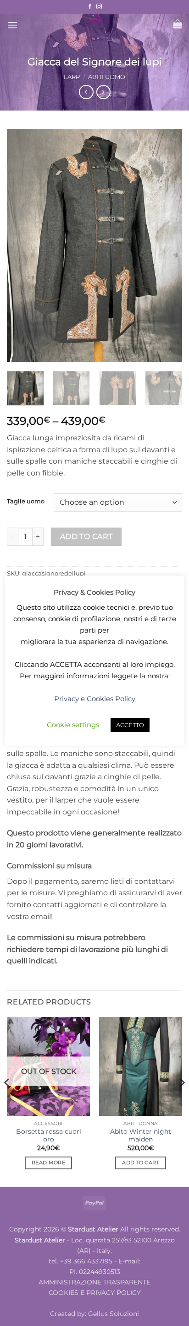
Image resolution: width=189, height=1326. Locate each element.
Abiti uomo (106, 77)
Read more (48, 1162)
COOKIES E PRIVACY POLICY (95, 1293)
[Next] (167, 245)
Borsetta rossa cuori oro (48, 1135)
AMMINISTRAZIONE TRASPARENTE (94, 1282)
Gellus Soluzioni (113, 1314)
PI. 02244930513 (94, 1272)
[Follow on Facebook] (90, 7)
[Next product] (86, 92)
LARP (72, 77)
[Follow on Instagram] (99, 7)
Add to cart (86, 536)
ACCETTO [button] (130, 725)
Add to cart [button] (140, 1162)
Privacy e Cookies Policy (94, 698)
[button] (12, 25)
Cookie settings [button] (73, 724)
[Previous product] (103, 92)
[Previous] (22, 245)
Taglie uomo (25, 501)
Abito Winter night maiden (140, 1135)
